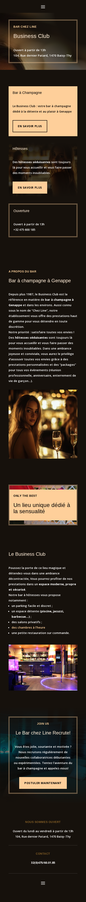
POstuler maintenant (43, 783)
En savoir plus (30, 126)
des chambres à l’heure (28, 627)
